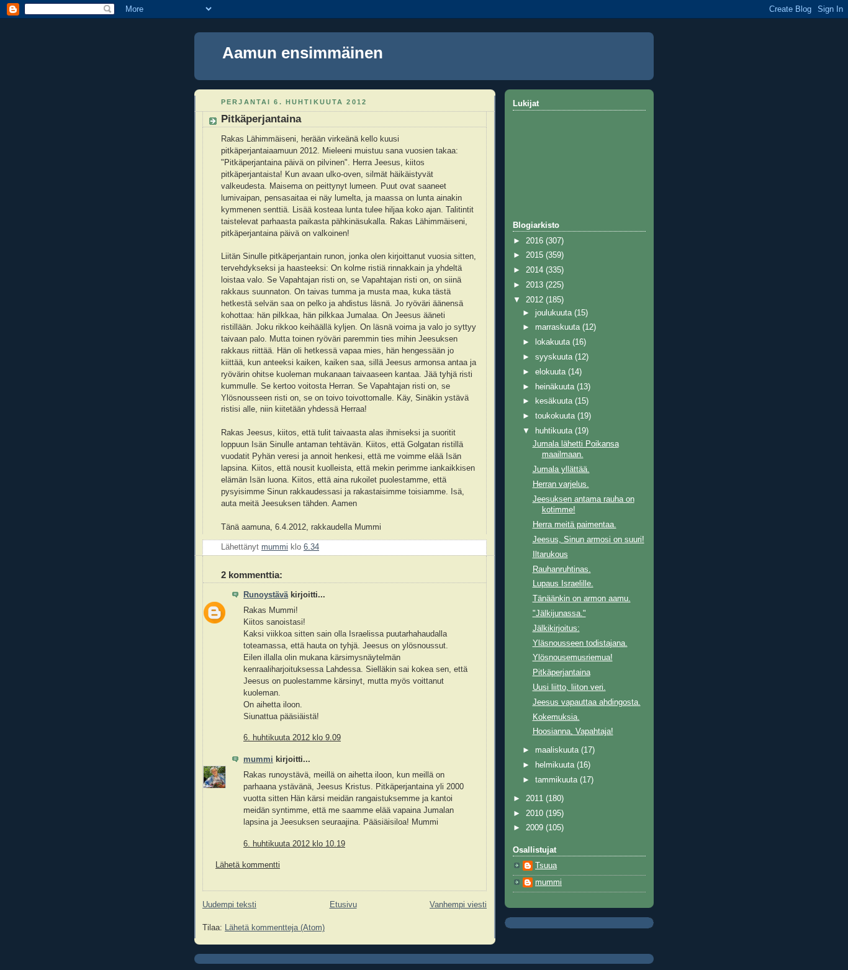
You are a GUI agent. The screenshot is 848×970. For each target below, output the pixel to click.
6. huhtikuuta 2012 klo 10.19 (294, 844)
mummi (258, 759)
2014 (536, 270)
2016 (536, 241)
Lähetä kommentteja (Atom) (275, 927)
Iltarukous (550, 554)
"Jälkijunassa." (559, 613)
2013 (536, 285)
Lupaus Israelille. (563, 583)
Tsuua (546, 865)
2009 (536, 827)
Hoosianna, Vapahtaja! (573, 731)
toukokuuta (556, 416)
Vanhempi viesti (458, 904)
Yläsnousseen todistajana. (580, 643)
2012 (536, 300)
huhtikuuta (555, 431)
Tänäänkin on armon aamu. (582, 598)
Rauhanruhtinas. (562, 569)
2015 (536, 255)
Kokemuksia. (556, 717)
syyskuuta (555, 357)
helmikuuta (556, 765)
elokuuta (551, 372)
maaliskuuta (558, 750)
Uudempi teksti (229, 904)
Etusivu (343, 904)
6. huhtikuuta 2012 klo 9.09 (292, 737)
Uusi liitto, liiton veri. (569, 687)
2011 (536, 798)
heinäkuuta (556, 387)
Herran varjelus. (561, 484)
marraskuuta (558, 327)
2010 (536, 813)
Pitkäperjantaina (561, 672)
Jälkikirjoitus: (556, 628)
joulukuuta (554, 313)
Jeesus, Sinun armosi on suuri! (588, 539)
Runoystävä (265, 595)
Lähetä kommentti (247, 865)
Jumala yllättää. (561, 469)
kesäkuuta (555, 401)
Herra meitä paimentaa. (574, 524)
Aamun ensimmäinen (302, 52)
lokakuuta (553, 342)
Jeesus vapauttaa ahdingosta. (587, 702)
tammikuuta (557, 780)
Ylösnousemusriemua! (573, 657)
